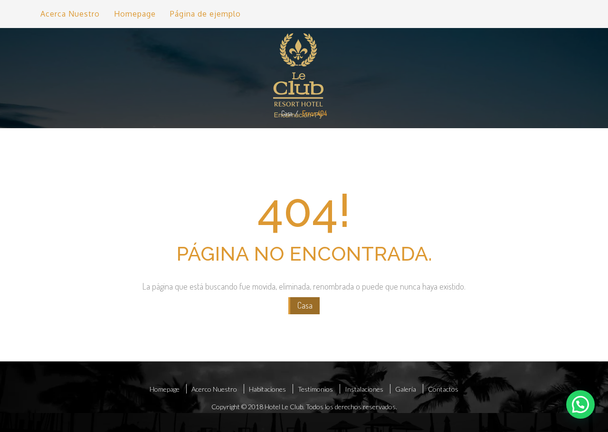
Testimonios (315, 389)
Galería (405, 389)
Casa (287, 113)
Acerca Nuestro (70, 14)
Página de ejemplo (205, 14)
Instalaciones (364, 389)
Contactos (443, 389)
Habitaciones (267, 389)
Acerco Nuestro (214, 389)
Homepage (135, 14)
